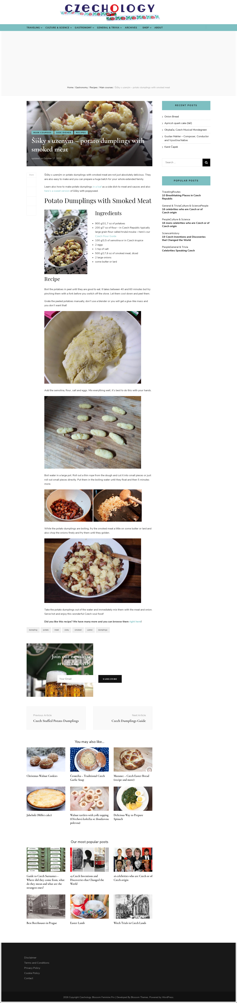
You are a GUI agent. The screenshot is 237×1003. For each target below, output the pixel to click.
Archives (131, 27)
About (158, 27)
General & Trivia (108, 27)
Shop (146, 27)
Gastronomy (83, 27)
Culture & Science (57, 27)
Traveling (33, 27)
